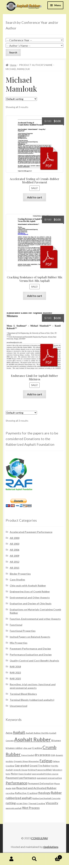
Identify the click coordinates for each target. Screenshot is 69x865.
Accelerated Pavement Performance (31, 531)
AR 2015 (14, 567)
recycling (10, 793)
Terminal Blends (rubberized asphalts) (32, 699)
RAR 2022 (15, 672)
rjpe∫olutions (50, 846)
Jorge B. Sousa (20, 769)
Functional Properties (23, 630)
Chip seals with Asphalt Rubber (28, 585)
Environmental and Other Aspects (30, 597)
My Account (11, 859)
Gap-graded (22, 765)
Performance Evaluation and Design (31, 654)
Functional (16, 624)
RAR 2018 (15, 666)
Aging (9, 732)
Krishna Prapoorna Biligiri (40, 769)
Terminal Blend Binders (23, 693)
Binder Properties (20, 573)
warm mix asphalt (14, 808)
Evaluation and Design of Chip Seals (30, 603)
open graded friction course (45, 774)
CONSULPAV (39, 838)
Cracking (37, 748)
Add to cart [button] (34, 197)
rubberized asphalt (19, 798)
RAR (14, 788)
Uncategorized (18, 705)
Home (13, 64)
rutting (11, 803)
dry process (42, 755)
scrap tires (22, 803)
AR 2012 (14, 561)
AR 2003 (14, 543)
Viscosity (52, 803)
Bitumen (56, 740)
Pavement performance (21, 777)
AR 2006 (14, 549)
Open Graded (24, 774)
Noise (14, 773)
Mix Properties (18, 642)
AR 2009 (14, 555)
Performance (16, 783)
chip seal (27, 748)
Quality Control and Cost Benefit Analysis (34, 660)
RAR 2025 (15, 678)
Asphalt (19, 732)
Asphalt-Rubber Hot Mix (37, 733)
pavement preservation (49, 778)
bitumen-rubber (14, 748)
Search (34, 859)
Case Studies (17, 579)
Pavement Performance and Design (30, 648)
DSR (53, 755)
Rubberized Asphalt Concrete (46, 798)
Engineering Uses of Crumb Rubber (30, 591)
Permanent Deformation (40, 783)
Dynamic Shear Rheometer (26, 761)
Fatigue (46, 761)
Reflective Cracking (26, 793)
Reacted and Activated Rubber (36, 788)
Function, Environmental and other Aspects (35, 618)
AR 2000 (14, 537)
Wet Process (31, 808)
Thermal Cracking (36, 803)
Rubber (56, 793)
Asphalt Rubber (32, 739)
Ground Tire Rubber (40, 765)
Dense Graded (27, 755)
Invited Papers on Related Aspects (30, 636)
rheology (44, 793)
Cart (53, 856)
